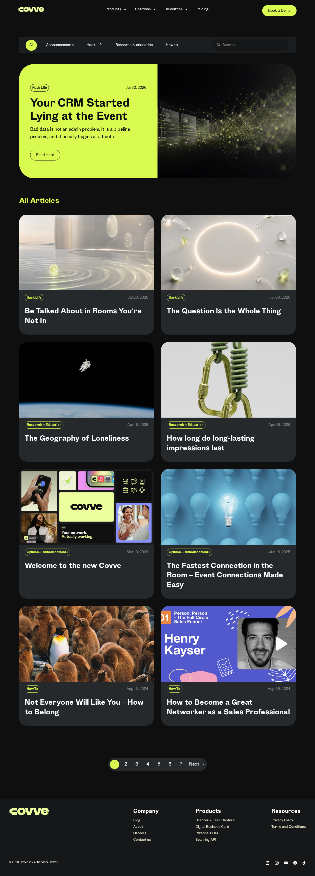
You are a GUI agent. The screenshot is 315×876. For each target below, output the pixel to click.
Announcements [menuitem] (60, 45)
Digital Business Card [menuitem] (212, 826)
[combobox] (252, 45)
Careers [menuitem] (139, 833)
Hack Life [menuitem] (94, 45)
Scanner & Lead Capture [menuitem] (215, 820)
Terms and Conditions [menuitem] (288, 826)
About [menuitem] (138, 826)
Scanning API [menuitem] (206, 839)
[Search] (218, 45)
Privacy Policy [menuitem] (282, 820)
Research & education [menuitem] (134, 45)
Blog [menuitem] (136, 820)
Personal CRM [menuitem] (207, 833)
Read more (45, 155)
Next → (197, 764)
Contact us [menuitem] (142, 839)
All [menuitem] (31, 45)
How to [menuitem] (172, 45)
